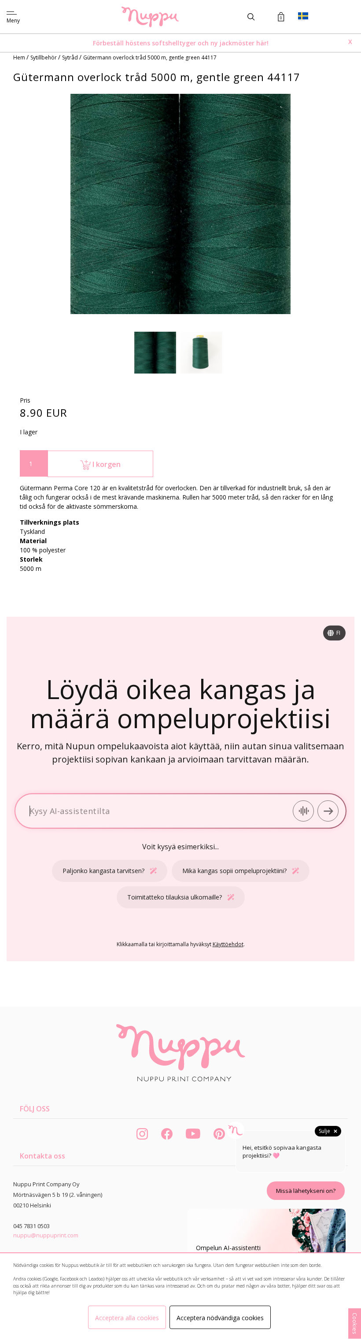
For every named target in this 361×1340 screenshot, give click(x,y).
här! (262, 43)
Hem (19, 57)
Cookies (355, 1323)
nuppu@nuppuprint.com (45, 1235)
